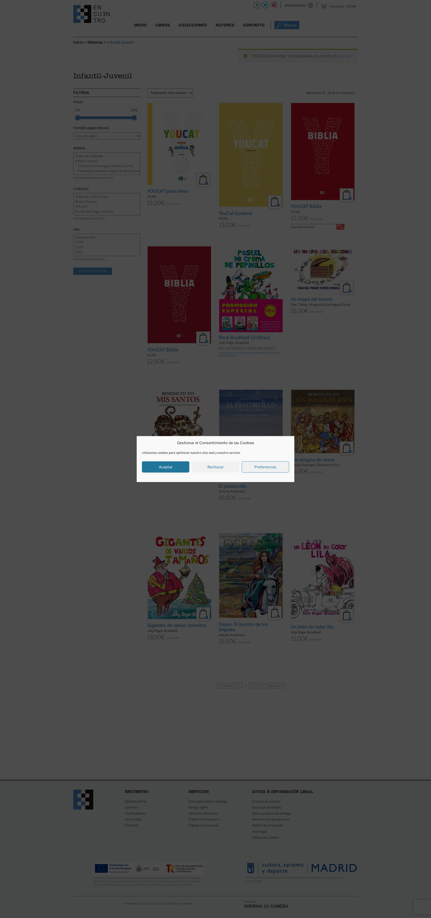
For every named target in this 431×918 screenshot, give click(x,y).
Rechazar (216, 467)
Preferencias (265, 467)
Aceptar (166, 467)
